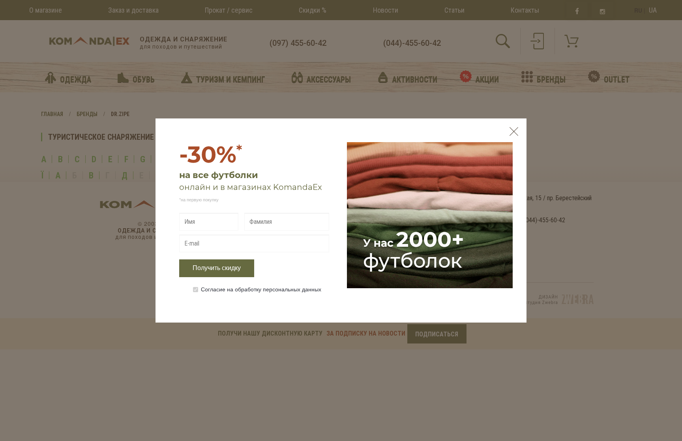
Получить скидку (217, 268)
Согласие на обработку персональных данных (261, 289)
